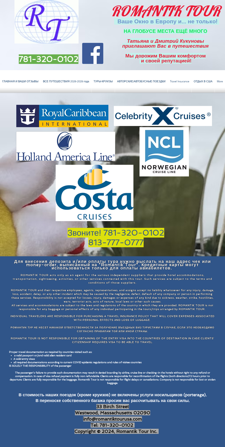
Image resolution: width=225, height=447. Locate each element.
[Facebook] (92, 53)
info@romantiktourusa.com (112, 419)
